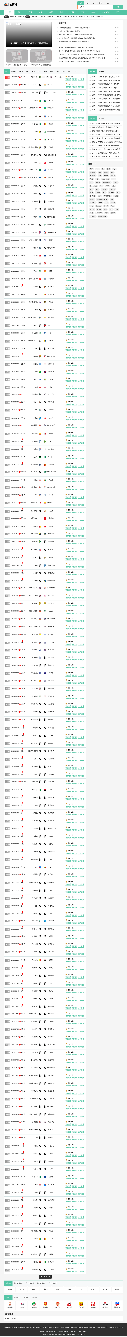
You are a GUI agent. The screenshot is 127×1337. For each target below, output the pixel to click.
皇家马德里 (93, 186)
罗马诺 (98, 192)
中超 (39, 71)
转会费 (100, 202)
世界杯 (21, 71)
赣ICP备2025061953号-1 (73, 1334)
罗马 (91, 206)
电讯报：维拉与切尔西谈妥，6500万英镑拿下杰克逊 (76, 47)
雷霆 (116, 209)
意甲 (57, 71)
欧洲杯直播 (99, 16)
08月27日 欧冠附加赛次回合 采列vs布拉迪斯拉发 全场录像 (107, 88)
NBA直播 (13, 16)
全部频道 (105, 12)
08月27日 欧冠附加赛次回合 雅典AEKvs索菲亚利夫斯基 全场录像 (107, 80)
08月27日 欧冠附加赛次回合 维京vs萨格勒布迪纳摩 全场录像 (107, 84)
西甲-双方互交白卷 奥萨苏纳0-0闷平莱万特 (107, 157)
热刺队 (92, 209)
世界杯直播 (90, 16)
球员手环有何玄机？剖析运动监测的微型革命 (74, 41)
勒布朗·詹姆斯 (102, 216)
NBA (27, 71)
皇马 (113, 186)
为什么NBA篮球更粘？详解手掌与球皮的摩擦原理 (75, 35)
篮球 (30, 12)
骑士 (111, 209)
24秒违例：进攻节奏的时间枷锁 (69, 31)
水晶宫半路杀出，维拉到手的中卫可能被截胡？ (74, 61)
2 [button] (12, 24)
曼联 (91, 179)
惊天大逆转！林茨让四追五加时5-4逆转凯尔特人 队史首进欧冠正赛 (107, 149)
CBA (75, 71)
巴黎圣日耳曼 (107, 182)
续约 (91, 213)
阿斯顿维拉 (99, 213)
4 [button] (17, 24)
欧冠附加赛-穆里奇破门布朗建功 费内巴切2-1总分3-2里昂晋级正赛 (107, 127)
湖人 (91, 182)
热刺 (99, 196)
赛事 (93, 12)
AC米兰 (116, 196)
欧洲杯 (13, 71)
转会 (114, 169)
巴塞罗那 (112, 189)
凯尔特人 (92, 202)
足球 (20, 12)
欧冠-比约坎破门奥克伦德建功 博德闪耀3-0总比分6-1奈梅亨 (107, 142)
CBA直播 (21, 16)
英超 (69, 71)
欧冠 (33, 71)
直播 (40, 12)
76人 (101, 186)
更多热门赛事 (45, 1277)
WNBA (113, 175)
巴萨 (97, 179)
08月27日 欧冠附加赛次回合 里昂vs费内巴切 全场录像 (107, 91)
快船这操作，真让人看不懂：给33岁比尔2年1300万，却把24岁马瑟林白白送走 (83, 54)
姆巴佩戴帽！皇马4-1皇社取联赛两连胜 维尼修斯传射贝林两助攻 (107, 138)
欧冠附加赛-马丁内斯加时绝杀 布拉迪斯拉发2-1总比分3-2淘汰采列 (107, 134)
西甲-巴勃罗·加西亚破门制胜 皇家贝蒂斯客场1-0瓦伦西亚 (107, 153)
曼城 (112, 172)
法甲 (45, 71)
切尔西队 (104, 189)
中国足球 (111, 192)
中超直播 (42, 16)
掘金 (105, 209)
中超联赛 (92, 216)
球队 (83, 12)
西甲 (63, 71)
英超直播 (34, 16)
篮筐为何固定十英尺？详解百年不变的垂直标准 (74, 28)
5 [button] (20, 24)
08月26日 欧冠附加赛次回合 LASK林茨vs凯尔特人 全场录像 (107, 106)
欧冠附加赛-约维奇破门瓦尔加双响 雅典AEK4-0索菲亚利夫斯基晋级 (107, 123)
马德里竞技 (107, 196)
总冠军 (113, 202)
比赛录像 (92, 175)
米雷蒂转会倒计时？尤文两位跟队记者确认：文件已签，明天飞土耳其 (82, 58)
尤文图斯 (98, 206)
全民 (112, 199)
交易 (106, 202)
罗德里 (92, 199)
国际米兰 (92, 196)
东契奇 (99, 209)
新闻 (51, 12)
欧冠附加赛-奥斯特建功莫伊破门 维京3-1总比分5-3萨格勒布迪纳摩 (107, 131)
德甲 (51, 71)
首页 (9, 12)
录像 (62, 12)
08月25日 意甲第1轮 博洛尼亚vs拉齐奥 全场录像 (107, 110)
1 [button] (9, 24)
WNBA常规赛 (105, 179)
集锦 (72, 12)
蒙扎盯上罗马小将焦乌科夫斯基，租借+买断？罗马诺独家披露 (79, 51)
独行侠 (106, 206)
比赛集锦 (92, 172)
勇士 (91, 189)
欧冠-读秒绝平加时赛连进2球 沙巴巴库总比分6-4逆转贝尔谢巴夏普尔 (107, 145)
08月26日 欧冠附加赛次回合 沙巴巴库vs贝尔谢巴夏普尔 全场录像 (107, 99)
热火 (104, 192)
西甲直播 (50, 16)
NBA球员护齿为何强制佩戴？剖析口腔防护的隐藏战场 (77, 38)
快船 (106, 213)
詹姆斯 (98, 182)
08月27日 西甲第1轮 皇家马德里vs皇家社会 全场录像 (107, 77)
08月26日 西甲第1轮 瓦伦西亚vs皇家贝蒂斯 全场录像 (107, 95)
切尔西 (115, 182)
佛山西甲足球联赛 (102, 199)
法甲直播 (74, 16)
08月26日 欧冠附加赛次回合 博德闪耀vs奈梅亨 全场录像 (107, 102)
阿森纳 (106, 172)
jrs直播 (7, 1318)
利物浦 (106, 175)
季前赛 (113, 213)
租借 (112, 206)
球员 (118, 12)
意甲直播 (66, 16)
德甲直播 (58, 16)
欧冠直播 (82, 16)
